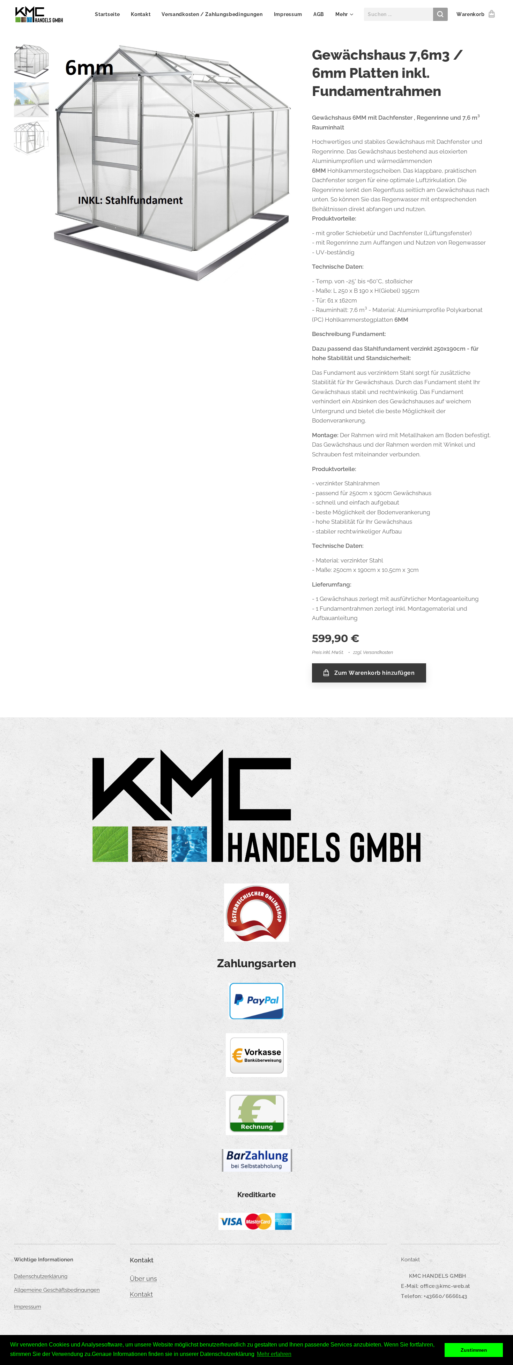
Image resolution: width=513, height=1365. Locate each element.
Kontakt (141, 1294)
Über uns (143, 1278)
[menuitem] (109, 14)
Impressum (27, 1307)
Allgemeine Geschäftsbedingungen (57, 1290)
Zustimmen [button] (474, 1350)
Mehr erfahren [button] (274, 1354)
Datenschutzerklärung (40, 1276)
